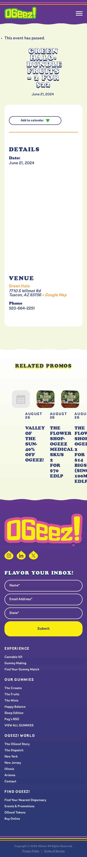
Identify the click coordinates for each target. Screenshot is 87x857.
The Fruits (11, 694)
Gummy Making (15, 663)
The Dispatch (13, 750)
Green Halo (19, 286)
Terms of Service (54, 851)
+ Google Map (54, 295)
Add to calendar (32, 120)
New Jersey (12, 763)
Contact (10, 781)
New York (11, 756)
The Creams (13, 688)
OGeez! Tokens (14, 812)
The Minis (11, 700)
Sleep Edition (13, 713)
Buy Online (12, 819)
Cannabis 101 (13, 657)
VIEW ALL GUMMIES (18, 725)
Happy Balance (15, 707)
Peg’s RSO (11, 719)
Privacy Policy (30, 851)
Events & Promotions (19, 806)
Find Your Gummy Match (21, 669)
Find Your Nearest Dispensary (25, 800)
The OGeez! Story (17, 744)
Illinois (9, 769)
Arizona (9, 775)
